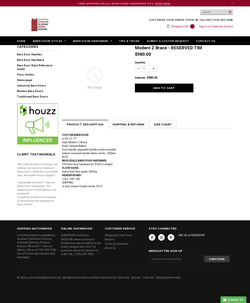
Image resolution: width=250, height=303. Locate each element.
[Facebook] (152, 237)
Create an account (222, 26)
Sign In (203, 26)
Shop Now (163, 3)
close (232, 3)
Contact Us (235, 299)
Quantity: (140, 62)
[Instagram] (161, 237)
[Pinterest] (171, 237)
